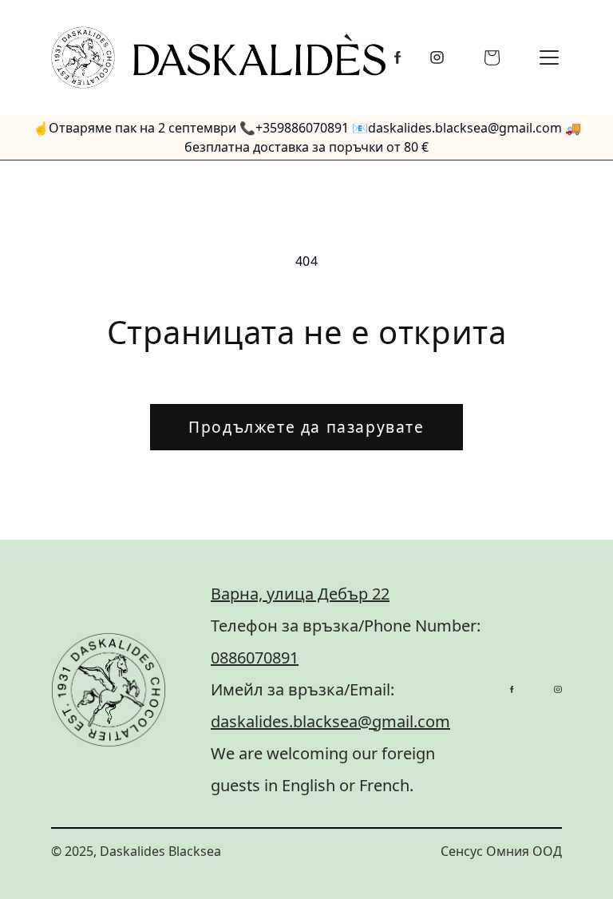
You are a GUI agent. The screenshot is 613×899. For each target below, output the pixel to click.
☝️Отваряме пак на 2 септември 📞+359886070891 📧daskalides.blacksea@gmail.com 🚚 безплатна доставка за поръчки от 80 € (307, 137)
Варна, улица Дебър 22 (300, 593)
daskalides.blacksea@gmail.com (330, 721)
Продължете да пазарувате (306, 427)
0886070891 (255, 657)
